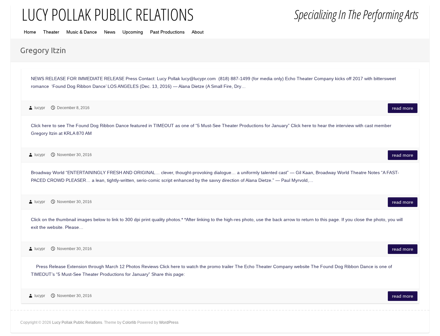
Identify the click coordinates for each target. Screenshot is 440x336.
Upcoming (132, 31)
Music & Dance (81, 31)
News (109, 31)
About (198, 31)
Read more (402, 108)
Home (30, 31)
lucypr (39, 108)
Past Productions (167, 31)
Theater (51, 31)
